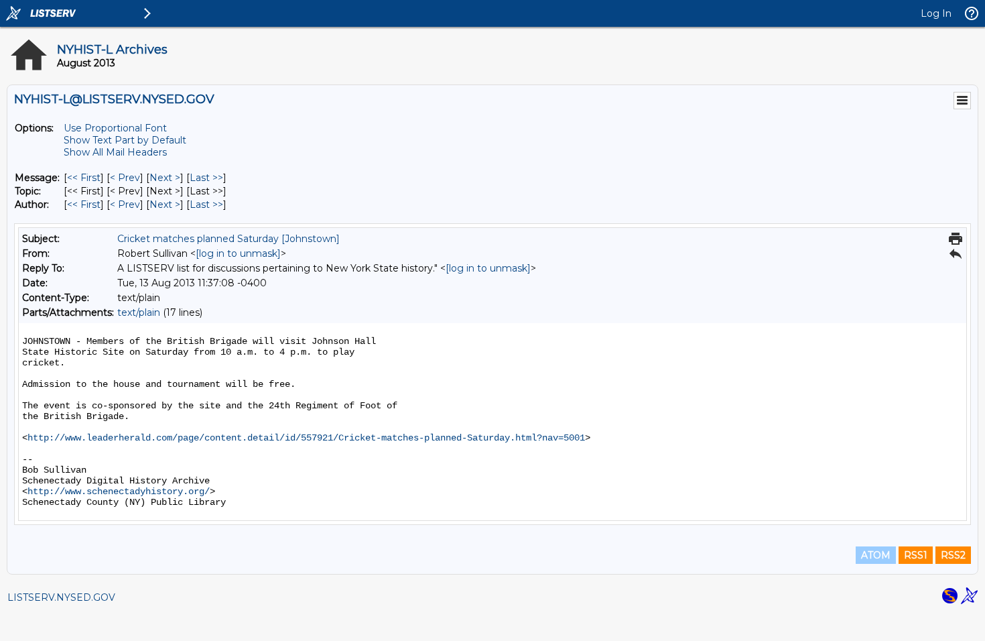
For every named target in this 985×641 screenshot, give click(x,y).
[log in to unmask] (238, 253)
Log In (936, 13)
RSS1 (915, 555)
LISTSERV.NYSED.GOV (61, 597)
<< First (84, 178)
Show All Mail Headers (115, 152)
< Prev (125, 178)
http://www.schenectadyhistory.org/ (118, 491)
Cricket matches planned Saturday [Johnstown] (228, 239)
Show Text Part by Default (125, 140)
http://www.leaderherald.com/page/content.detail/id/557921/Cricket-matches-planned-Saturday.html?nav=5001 (306, 437)
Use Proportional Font (115, 128)
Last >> (206, 178)
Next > (164, 178)
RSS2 (953, 555)
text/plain (138, 312)
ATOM (876, 555)
